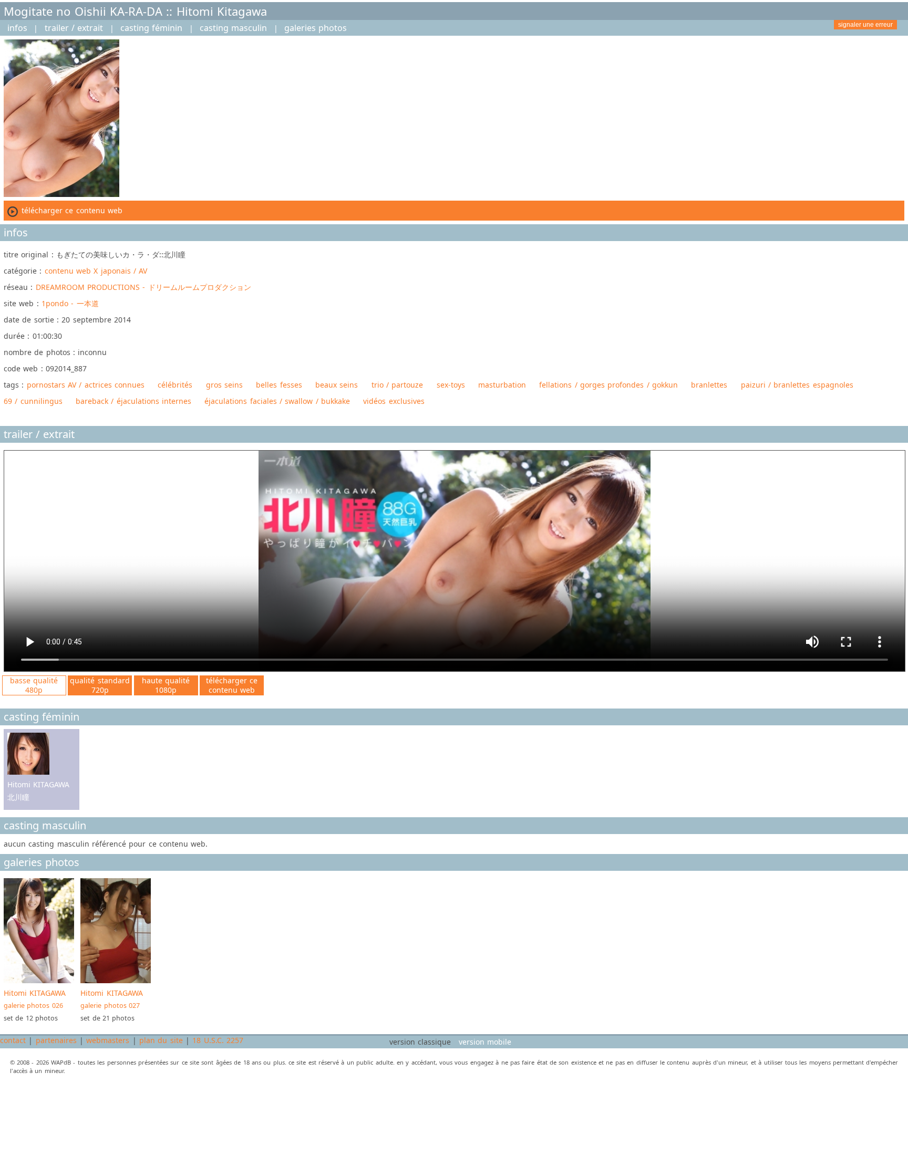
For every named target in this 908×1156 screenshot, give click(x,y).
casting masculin (233, 28)
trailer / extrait (74, 28)
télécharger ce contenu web (231, 685)
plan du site (161, 1040)
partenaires (56, 1040)
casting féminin (151, 28)
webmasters (107, 1040)
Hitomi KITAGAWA (35, 999)
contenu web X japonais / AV (96, 271)
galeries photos (315, 28)
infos (17, 28)
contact (13, 1040)
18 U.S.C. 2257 (217, 1040)
